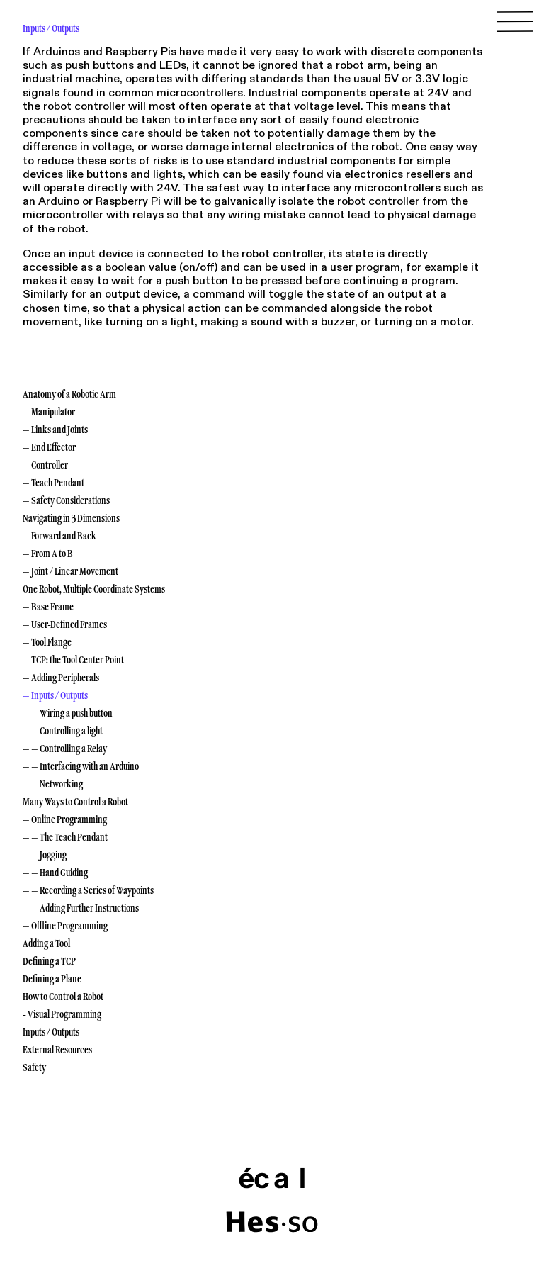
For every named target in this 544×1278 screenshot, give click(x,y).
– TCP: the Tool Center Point (73, 660)
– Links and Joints (55, 429)
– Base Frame (48, 607)
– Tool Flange (47, 642)
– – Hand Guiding (55, 872)
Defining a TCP (49, 961)
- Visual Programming (62, 1014)
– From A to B (48, 553)
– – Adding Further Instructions (81, 908)
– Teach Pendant (53, 483)
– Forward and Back (59, 536)
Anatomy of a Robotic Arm (69, 394)
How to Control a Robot (63, 997)
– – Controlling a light (63, 731)
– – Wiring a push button (68, 713)
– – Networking (53, 784)
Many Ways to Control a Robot (75, 802)
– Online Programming (65, 819)
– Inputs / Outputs (55, 695)
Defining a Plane (52, 979)
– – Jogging (45, 855)
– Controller (45, 465)
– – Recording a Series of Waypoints (88, 890)
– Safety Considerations (66, 500)
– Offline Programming (65, 926)
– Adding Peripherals (61, 678)
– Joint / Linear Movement (70, 571)
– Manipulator (49, 412)
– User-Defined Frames (65, 624)
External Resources (57, 1050)
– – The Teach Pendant (65, 837)
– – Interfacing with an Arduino (81, 766)
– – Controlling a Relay (65, 748)
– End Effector (49, 447)
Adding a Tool (46, 943)
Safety (34, 1067)
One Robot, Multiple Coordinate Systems (94, 589)
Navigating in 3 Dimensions (71, 518)
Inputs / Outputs (51, 1032)
